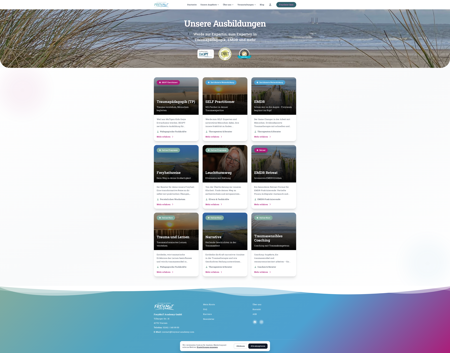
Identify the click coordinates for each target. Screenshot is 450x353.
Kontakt (257, 309)
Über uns (227, 4)
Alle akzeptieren (258, 346)
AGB (255, 314)
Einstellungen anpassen (207, 347)
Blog (262, 4)
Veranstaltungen (245, 4)
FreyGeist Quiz (286, 4)
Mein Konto (209, 304)
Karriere (207, 314)
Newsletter (208, 319)
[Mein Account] (270, 4)
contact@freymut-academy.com (178, 332)
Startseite (192, 4)
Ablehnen (240, 346)
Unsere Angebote (208, 4)
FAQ (205, 309)
